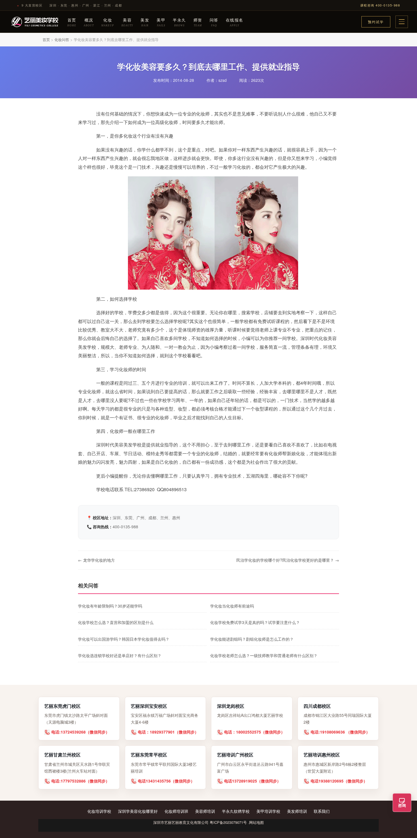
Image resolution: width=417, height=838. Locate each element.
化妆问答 (61, 39)
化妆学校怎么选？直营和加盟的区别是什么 (115, 622)
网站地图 (256, 822)
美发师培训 (297, 811)
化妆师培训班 (176, 811)
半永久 (179, 22)
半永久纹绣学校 (236, 811)
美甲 (161, 22)
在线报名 (234, 22)
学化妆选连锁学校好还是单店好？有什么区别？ (119, 655)
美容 (127, 22)
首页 (71, 22)
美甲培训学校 (268, 811)
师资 (197, 22)
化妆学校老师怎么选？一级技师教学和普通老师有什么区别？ (263, 655)
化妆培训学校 (99, 811)
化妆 (107, 22)
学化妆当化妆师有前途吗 (232, 606)
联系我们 (322, 811)
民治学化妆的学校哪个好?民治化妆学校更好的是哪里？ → (287, 560)
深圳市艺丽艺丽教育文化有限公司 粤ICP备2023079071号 (200, 822)
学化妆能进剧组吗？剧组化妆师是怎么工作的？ (252, 639)
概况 (89, 22)
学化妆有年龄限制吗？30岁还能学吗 (110, 606)
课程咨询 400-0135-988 (380, 5)
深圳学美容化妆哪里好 (138, 811)
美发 (144, 22)
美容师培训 (205, 811)
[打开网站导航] (401, 22)
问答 (214, 22)
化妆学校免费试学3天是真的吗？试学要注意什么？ (255, 622)
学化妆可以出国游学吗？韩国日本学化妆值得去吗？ (123, 639)
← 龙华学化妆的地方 (96, 560)
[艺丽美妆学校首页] (35, 22)
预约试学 (376, 21)
